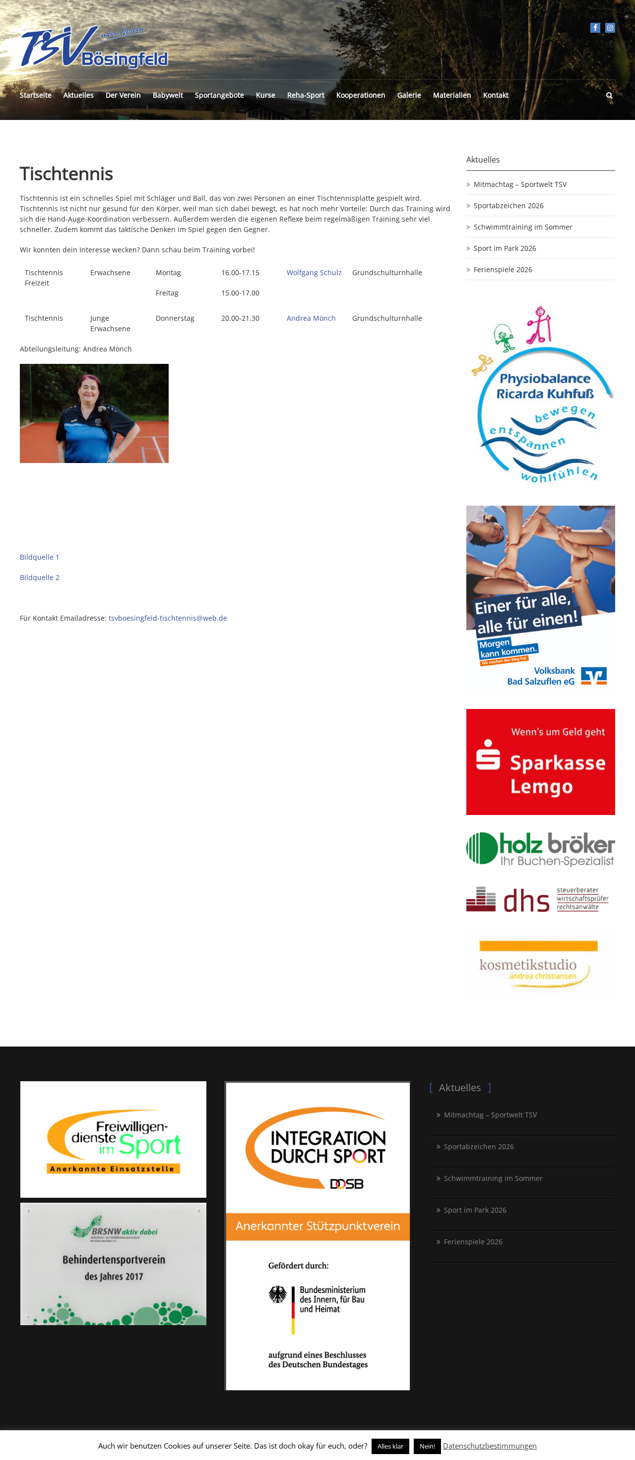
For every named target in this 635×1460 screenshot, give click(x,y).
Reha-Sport (305, 95)
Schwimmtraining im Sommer (523, 227)
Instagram (610, 28)
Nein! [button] (427, 1446)
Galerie (409, 95)
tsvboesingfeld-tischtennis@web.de (168, 618)
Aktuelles (79, 95)
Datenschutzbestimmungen (490, 1446)
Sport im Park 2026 (505, 248)
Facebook (595, 28)
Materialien (452, 95)
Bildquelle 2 (40, 577)
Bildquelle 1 (40, 557)
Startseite (36, 95)
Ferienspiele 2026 (503, 269)
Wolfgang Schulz (314, 272)
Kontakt (495, 95)
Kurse (265, 95)
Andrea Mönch (311, 318)
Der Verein (123, 95)
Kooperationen (360, 95)
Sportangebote (219, 95)
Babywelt (168, 95)
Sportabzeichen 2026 (509, 205)
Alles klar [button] (390, 1446)
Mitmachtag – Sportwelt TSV (520, 184)
